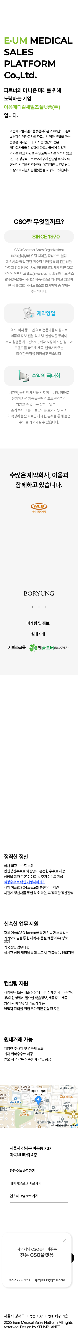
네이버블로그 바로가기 (25, 1183)
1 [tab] (32, 607)
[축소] (72, 1106)
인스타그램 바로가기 (24, 1196)
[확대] (72, 1098)
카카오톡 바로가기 (22, 1171)
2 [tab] (39, 607)
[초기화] (72, 1114)
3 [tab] (45, 607)
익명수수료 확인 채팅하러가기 (24, 882)
